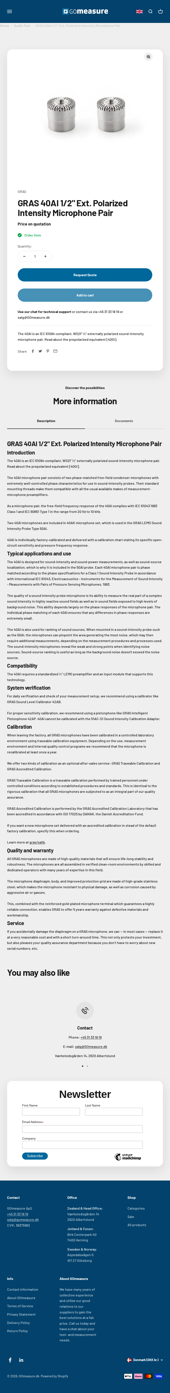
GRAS (22, 191)
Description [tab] (46, 421)
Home (4, 25)
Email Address (33, 1122)
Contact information (22, 1289)
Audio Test (22, 25)
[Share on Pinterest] (48, 351)
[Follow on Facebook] (10, 1360)
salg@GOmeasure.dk (91, 1046)
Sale (131, 1216)
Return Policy (17, 1331)
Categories (136, 1208)
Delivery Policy (18, 1322)
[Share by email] (55, 351)
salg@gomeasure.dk (23, 1219)
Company (29, 1138)
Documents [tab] (124, 421)
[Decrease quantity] (24, 256)
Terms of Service (20, 1306)
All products (137, 1225)
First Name (30, 1105)
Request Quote (85, 275)
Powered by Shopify (54, 1376)
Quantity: (25, 246)
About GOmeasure (21, 1298)
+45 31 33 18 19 (91, 1037)
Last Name (92, 1105)
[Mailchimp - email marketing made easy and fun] (128, 1160)
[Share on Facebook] (33, 351)
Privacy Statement (21, 1314)
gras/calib (37, 842)
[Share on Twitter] (40, 351)
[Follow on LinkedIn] (21, 1360)
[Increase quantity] (45, 256)
